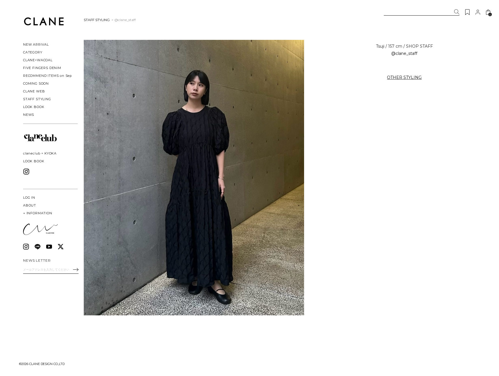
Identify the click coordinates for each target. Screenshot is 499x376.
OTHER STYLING (404, 77)
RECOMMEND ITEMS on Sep (47, 76)
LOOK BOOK (33, 161)
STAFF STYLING (37, 99)
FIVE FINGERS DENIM (42, 68)
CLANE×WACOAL (38, 60)
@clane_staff (404, 53)
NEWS (28, 115)
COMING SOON (36, 83)
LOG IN (29, 198)
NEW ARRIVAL (36, 44)
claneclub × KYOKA (40, 153)
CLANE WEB (34, 91)
